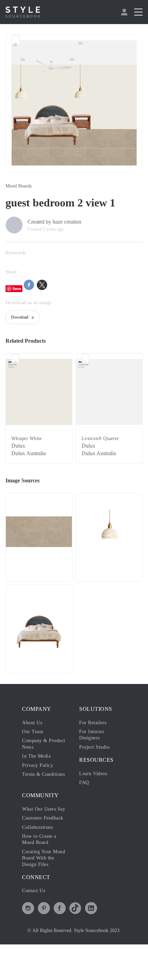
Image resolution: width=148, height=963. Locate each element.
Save (16, 288)
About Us (32, 722)
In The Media (36, 756)
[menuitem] (125, 12)
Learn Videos (93, 773)
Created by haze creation (54, 222)
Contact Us (33, 890)
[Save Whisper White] (15, 359)
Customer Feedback (42, 818)
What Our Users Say (43, 809)
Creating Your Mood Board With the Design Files (43, 858)
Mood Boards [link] (19, 186)
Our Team (32, 731)
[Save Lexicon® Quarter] (85, 359)
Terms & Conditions (43, 774)
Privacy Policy (37, 765)
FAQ (84, 782)
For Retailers (93, 722)
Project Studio (94, 747)
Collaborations (37, 827)
